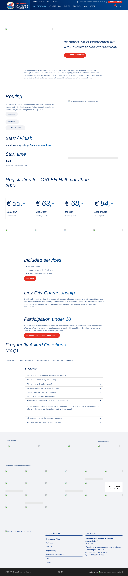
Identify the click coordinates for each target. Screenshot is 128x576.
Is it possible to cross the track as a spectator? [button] (45, 418)
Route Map (12, 122)
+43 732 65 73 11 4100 (96, 555)
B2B (85, 6)
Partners (49, 543)
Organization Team (53, 539)
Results (76, 6)
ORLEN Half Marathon (33, 15)
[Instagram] (59, 572)
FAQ (105, 2)
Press (89, 2)
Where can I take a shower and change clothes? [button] (46, 376)
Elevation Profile (15, 128)
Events (67, 6)
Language (81, 2)
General (69, 360)
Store (92, 6)
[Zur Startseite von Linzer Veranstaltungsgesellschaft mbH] (19, 531)
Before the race (26, 360)
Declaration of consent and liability (41, 335)
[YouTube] (62, 572)
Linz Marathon (10, 15)
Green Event (98, 2)
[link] (19, 451)
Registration (115, 2)
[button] (93, 129)
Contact (49, 547)
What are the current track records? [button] (41, 397)
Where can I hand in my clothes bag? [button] (42, 380)
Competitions (39, 6)
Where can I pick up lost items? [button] (39, 384)
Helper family (51, 551)
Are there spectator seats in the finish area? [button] (44, 422)
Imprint (49, 558)
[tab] (12, 360)
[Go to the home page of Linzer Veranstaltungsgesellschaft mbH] (18, 5)
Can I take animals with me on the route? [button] (43, 388)
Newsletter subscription (55, 554)
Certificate (11, 114)
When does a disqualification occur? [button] (41, 392)
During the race (42, 360)
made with (94, 572)
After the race (57, 360)
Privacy (49, 562)
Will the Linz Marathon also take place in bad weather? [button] (49, 401)
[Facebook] (56, 572)
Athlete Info (55, 6)
